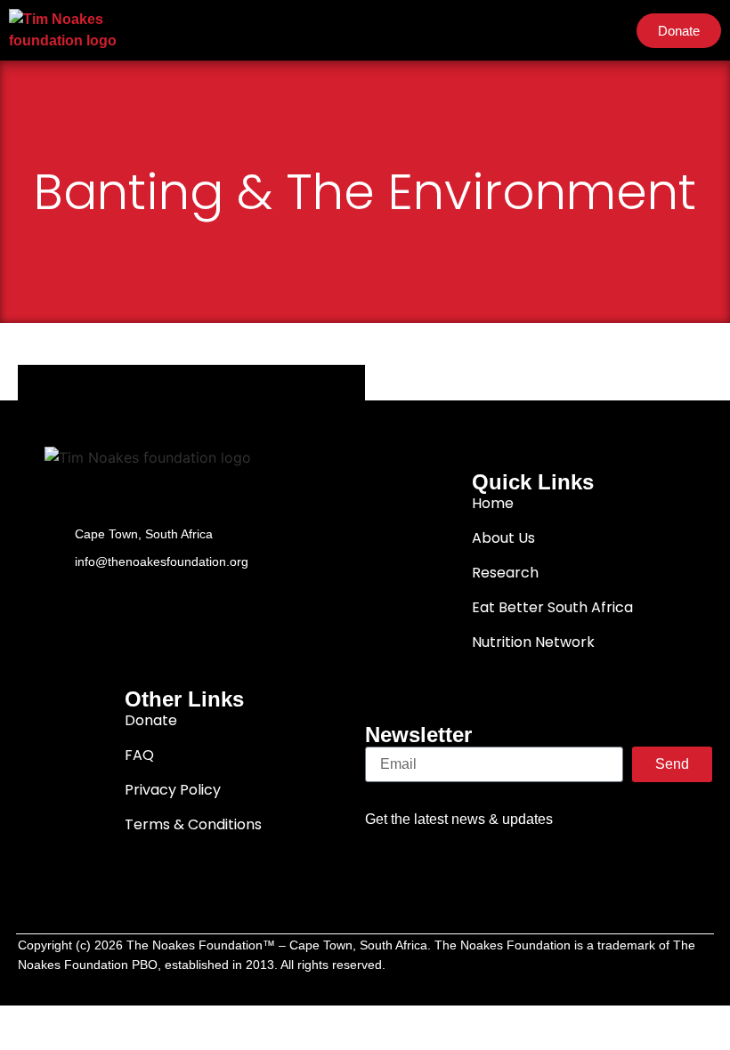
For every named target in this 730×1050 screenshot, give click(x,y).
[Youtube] (539, 854)
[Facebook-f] (435, 854)
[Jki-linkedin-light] (642, 854)
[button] (605, 30)
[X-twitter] (487, 854)
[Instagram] (590, 854)
